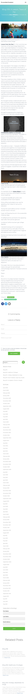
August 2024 (6, 440)
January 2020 (6, 583)
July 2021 (5, 535)
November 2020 (7, 556)
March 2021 (5, 546)
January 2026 (6, 395)
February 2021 (6, 548)
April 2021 (5, 543)
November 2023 (7, 464)
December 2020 (7, 554)
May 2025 (5, 416)
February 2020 (6, 580)
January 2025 (6, 427)
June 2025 (5, 414)
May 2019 (5, 604)
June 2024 (5, 445)
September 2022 (7, 498)
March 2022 (6, 514)
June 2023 (5, 474)
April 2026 (5, 387)
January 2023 (6, 488)
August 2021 (6, 532)
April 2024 (5, 451)
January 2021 (6, 551)
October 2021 (6, 527)
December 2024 (7, 429)
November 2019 (7, 588)
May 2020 (5, 572)
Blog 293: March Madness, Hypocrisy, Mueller (13, 377)
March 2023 (6, 482)
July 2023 (5, 472)
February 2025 (6, 424)
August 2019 (6, 596)
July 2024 (5, 443)
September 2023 (7, 469)
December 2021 (7, 522)
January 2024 (6, 459)
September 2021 (7, 530)
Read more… (7, 657)
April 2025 (5, 419)
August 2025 (6, 408)
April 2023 (5, 480)
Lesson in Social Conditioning (10, 299)
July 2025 (5, 411)
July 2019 (5, 598)
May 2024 (5, 448)
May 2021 (5, 540)
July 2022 (5, 503)
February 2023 (6, 485)
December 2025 (7, 398)
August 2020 (6, 564)
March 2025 (6, 422)
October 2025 (6, 403)
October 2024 (6, 435)
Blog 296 (5, 369)
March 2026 (6, 390)
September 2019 (7, 593)
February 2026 (6, 393)
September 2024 (7, 437)
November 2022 (7, 493)
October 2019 (6, 590)
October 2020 (6, 559)
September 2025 (7, 406)
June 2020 (5, 569)
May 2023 (5, 477)
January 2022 (6, 519)
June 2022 (5, 506)
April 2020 (5, 575)
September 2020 (7, 561)
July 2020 (5, 567)
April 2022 (5, 511)
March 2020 (6, 577)
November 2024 (7, 432)
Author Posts (11, 297)
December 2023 (7, 461)
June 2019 (5, 601)
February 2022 (6, 517)
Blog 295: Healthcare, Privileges (10, 372)
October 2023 (6, 466)
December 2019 (7, 585)
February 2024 (6, 456)
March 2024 (6, 453)
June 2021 (5, 538)
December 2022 (7, 490)
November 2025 (7, 400)
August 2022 (6, 501)
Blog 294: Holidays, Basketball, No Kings (12, 375)
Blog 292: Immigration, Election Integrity (12, 380)
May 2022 (5, 509)
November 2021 (7, 525)
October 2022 (6, 495)
